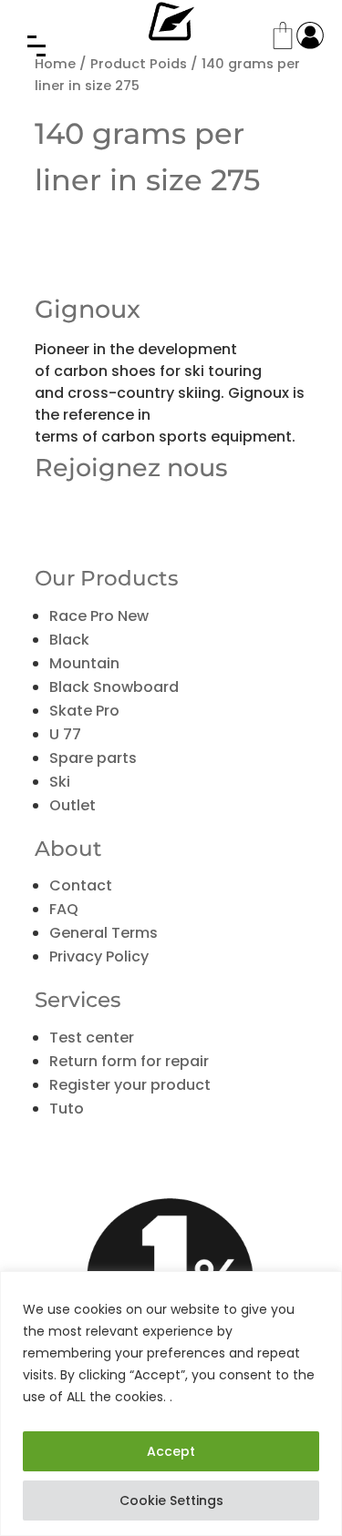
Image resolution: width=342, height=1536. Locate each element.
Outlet (72, 805)
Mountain (84, 663)
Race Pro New (99, 615)
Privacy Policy (99, 956)
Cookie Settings (171, 1500)
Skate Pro (84, 710)
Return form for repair (129, 1061)
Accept (171, 1451)
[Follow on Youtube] (87, 510)
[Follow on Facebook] (49, 510)
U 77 (65, 734)
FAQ (63, 909)
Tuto (66, 1108)
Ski (59, 781)
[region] (171, 1403)
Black (69, 639)
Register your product (130, 1084)
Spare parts (93, 758)
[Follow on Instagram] (125, 510)
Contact (80, 885)
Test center (91, 1037)
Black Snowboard (114, 686)
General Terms (103, 932)
